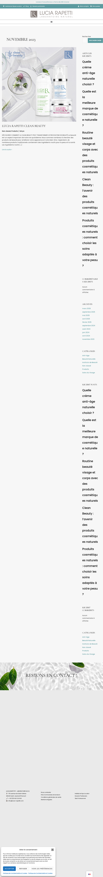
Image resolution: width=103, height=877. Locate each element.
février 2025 (86, 322)
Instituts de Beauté (89, 362)
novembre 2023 (88, 339)
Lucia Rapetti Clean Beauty (24, 126)
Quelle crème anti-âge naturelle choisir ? (88, 73)
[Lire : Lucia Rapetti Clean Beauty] (39, 84)
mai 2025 (86, 315)
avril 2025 (86, 319)
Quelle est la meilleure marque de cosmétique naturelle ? (90, 108)
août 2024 (86, 329)
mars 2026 (86, 308)
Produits (14, 131)
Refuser (23, 869)
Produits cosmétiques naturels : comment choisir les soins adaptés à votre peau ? (90, 243)
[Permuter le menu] (51, 22)
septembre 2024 (88, 326)
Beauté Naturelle (88, 359)
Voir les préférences (42, 869)
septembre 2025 (88, 312)
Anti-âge (85, 355)
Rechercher (86, 36)
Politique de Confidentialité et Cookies (15, 873)
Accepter (9, 869)
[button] (53, 850)
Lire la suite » (7, 149)
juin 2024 (85, 332)
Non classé (6, 131)
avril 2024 (86, 336)
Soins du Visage (88, 373)
